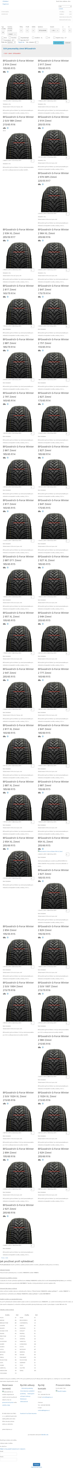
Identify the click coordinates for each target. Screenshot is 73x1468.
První (2, 1258)
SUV (5, 53)
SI (68, 27)
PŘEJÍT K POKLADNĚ (5, 1449)
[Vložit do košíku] (34, 101)
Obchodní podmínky (27, 1388)
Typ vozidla (3, 28)
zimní (10, 53)
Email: (1, 1451)
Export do (21, 42)
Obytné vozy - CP (61, 38)
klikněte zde (44, 1434)
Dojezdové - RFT (10, 40)
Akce (5, 38)
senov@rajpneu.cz (47, 1397)
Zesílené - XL (39, 38)
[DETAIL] (19, 86)
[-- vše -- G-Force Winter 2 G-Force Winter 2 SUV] (54, 30)
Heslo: (2, 1457)
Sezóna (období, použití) (10, 28)
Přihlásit (36, 1464)
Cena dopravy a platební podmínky (27, 1392)
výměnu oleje (6, 1405)
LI (62, 27)
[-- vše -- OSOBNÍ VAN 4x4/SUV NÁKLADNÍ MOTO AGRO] (3, 32)
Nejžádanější (25, 38)
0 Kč (70, 14)
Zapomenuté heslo (36, 1467)
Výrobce (40, 27)
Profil (27, 27)
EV (49, 38)
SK (61, 9)
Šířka (21, 27)
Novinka (13, 38)
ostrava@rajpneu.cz (44, 1410)
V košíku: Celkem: (65, 13)
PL (62, 9)
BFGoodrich (17, 53)
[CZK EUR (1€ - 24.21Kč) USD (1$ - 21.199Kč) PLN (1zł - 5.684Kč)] (65, 6)
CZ (59, 9)
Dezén (52, 27)
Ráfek (33, 27)
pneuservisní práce (7, 1402)
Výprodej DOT (25, 40)
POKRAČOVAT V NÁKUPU (18, 1449)
